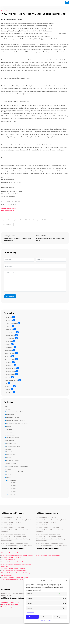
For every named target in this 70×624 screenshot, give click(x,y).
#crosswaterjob (12, 220)
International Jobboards (12, 417)
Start (6, 406)
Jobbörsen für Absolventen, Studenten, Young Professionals (17, 520)
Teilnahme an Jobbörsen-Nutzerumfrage (17, 466)
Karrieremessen (9, 347)
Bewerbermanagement (11, 323)
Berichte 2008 (12, 483)
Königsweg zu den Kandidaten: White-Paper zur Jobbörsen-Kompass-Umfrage (17, 594)
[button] (66, 581)
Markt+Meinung (11, 480)
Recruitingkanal (7, 224)
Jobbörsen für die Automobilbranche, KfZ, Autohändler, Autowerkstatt (16, 530)
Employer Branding (10, 332)
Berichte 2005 (12, 491)
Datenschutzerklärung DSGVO (44, 620)
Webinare (8, 457)
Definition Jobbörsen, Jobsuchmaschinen (17, 423)
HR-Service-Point (11, 443)
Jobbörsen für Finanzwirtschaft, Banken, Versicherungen (16, 545)
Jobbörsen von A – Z (11, 414)
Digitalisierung (9, 329)
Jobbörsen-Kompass (10, 463)
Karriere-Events (10, 454)
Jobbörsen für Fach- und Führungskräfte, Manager (14, 543)
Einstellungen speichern (60, 617)
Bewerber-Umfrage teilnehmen (9, 604)
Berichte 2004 (12, 494)
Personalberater (9, 365)
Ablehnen (45, 617)
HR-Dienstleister (9, 440)
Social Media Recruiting (11, 380)
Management (8, 350)
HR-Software (8, 341)
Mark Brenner (46, 220)
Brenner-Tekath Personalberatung (29, 220)
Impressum (54, 620)
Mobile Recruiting (10, 359)
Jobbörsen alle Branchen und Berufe (11, 517)
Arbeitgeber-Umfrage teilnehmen (10, 602)
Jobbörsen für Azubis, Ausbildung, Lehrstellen (13, 536)
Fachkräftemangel (10, 335)
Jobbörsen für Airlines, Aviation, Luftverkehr (13, 534)
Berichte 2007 (12, 486)
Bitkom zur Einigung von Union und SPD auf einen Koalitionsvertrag (17, 239)
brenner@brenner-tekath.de (8, 208)
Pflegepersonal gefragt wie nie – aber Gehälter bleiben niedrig (50, 239)
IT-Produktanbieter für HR (13, 446)
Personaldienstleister (59, 220)
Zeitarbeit (7, 389)
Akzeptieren (32, 617)
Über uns (8, 477)
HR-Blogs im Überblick (12, 460)
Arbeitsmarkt (8, 320)
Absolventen (8, 317)
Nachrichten (4, 10)
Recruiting (8, 377)
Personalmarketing (10, 371)
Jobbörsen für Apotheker (8, 525)
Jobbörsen (7, 344)
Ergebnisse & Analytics (7, 607)
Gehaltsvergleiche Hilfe (12, 437)
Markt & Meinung (10, 353)
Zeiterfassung (8, 392)
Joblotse (8, 426)
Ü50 (6, 383)
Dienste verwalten (30, 612)
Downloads (9, 451)
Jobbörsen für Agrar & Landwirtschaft (11, 522)
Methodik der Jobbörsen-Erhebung (15, 420)
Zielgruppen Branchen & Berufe (14, 411)
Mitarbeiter (8, 356)
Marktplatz (8, 449)
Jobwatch (9, 432)
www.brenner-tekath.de (7, 210)
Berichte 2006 (12, 488)
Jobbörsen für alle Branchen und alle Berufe (48, 555)
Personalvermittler (10, 374)
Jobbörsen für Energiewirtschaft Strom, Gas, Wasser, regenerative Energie (15, 539)
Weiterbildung (9, 386)
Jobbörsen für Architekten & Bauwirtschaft (12, 527)
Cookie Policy (10, 474)
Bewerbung (8, 326)
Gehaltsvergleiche (10, 338)
